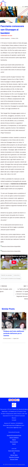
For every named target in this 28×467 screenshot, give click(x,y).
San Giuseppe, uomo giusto (6, 288)
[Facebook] (10, 400)
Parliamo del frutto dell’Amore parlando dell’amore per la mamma (13, 333)
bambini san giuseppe (6, 275)
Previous (3, 328)
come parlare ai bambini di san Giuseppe (11, 278)
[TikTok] (18, 400)
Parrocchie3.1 (8, 338)
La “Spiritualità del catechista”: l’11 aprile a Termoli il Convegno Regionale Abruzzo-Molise (22, 292)
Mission (14, 418)
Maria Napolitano (6, 38)
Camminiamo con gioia (6, 35)
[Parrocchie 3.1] (3, 3)
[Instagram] (12, 400)
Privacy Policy (21, 464)
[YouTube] (15, 400)
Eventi (14, 444)
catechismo (17, 275)
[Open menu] (26, 3)
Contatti (14, 420)
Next (24, 328)
